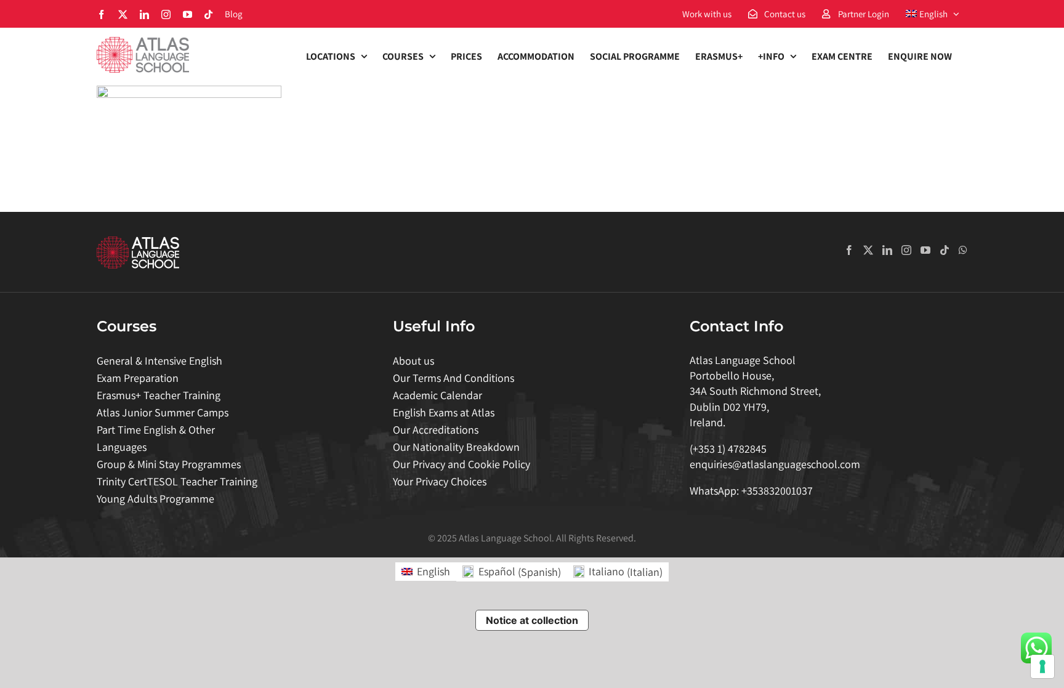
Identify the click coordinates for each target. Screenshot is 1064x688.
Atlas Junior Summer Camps (162, 412)
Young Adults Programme (155, 499)
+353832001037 (777, 491)
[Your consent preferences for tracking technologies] (1042, 666)
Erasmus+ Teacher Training (158, 395)
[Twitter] (868, 250)
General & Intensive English (159, 361)
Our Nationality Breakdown (456, 447)
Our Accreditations (435, 430)
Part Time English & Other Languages (156, 438)
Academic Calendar (437, 395)
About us (413, 361)
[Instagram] (906, 250)
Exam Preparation (138, 378)
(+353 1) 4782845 (728, 449)
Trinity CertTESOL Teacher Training (177, 481)
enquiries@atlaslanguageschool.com (775, 464)
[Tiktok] (944, 250)
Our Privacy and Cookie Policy (461, 464)
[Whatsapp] (963, 250)
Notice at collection (532, 620)
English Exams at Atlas (443, 412)
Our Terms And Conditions (453, 378)
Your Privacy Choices (439, 481)
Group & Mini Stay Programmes (169, 464)
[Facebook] (849, 250)
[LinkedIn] (887, 250)
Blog (234, 14)
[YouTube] (925, 250)
